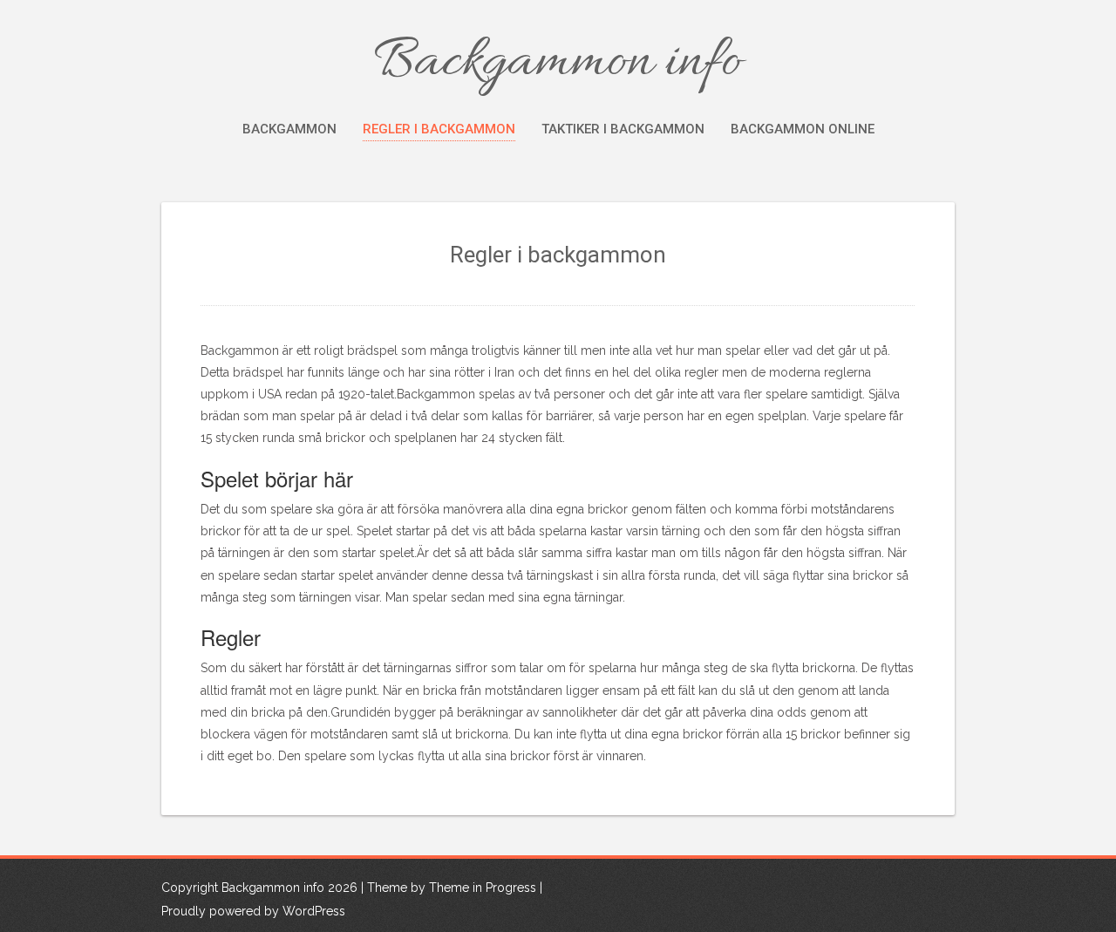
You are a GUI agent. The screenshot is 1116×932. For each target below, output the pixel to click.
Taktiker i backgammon (622, 129)
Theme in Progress (482, 888)
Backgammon (289, 129)
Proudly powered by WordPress (253, 911)
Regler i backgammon (439, 129)
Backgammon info (558, 62)
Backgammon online (802, 129)
